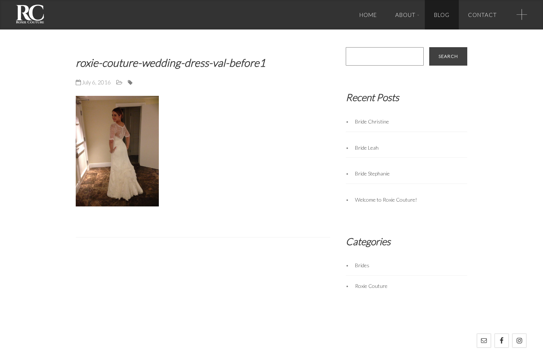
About (405, 14)
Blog (442, 14)
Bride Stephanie (372, 173)
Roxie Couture (371, 286)
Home (368, 14)
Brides (362, 265)
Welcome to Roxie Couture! (386, 199)
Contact (482, 14)
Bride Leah (367, 148)
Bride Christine (372, 121)
